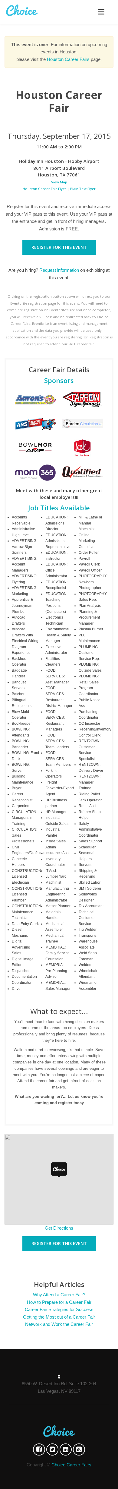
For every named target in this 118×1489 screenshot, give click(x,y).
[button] (59, 1170)
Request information (59, 270)
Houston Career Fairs (68, 59)
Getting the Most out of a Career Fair (59, 1317)
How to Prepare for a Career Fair (59, 1302)
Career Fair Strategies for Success (59, 1309)
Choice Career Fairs (71, 1464)
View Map (59, 182)
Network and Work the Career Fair (59, 1324)
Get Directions (59, 1228)
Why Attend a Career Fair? (59, 1294)
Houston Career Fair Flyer (44, 188)
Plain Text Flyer (83, 188)
